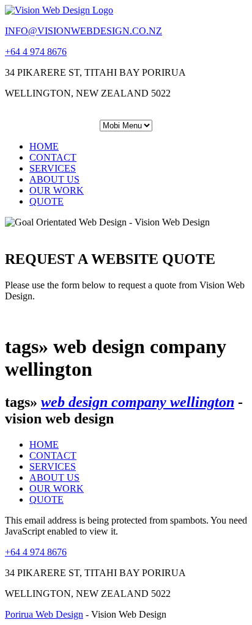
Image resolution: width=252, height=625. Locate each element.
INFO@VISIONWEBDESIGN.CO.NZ (83, 31)
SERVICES (52, 168)
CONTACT (52, 157)
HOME (44, 146)
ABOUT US (54, 179)
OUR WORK (56, 190)
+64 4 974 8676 (36, 51)
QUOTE (46, 201)
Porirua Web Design (44, 614)
